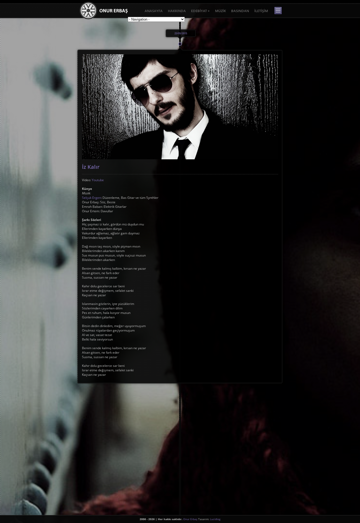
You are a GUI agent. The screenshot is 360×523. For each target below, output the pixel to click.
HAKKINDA (177, 10)
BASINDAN (240, 10)
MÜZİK (220, 10)
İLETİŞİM (261, 10)
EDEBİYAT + (200, 10)
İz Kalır (91, 166)
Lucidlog (215, 519)
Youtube (98, 180)
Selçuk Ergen (91, 197)
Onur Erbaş (190, 519)
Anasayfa (154, 10)
